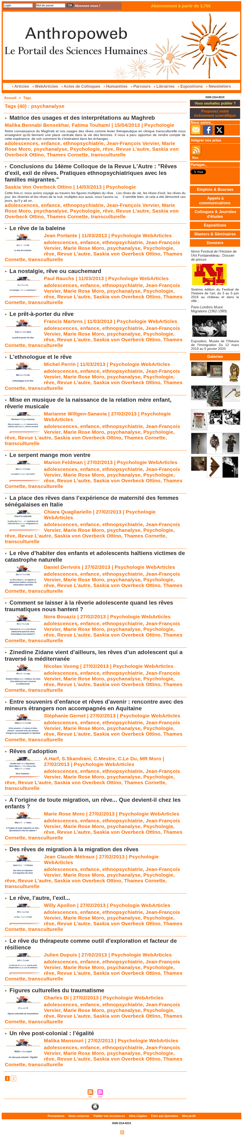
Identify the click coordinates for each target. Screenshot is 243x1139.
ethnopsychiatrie (83, 143)
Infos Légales (138, 1116)
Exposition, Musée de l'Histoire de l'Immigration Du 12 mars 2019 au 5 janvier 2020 (215, 345)
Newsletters (219, 86)
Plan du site (110, 1132)
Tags (27, 98)
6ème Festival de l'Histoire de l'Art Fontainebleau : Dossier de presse (214, 255)
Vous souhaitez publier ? (215, 103)
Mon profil (189, 1116)
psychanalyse (50, 149)
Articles (21, 86)
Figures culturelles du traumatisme (56, 990)
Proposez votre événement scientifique (215, 113)
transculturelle (108, 154)
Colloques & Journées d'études (215, 214)
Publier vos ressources (109, 1116)
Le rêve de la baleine (37, 228)
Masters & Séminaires (215, 234)
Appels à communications (214, 200)
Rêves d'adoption (33, 751)
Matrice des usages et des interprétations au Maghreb (82, 117)
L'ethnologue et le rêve (40, 357)
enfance (50, 143)
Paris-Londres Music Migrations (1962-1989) (209, 309)
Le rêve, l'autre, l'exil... (39, 898)
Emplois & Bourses (215, 189)
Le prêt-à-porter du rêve (41, 314)
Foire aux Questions (165, 1116)
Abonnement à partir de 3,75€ (181, 6)
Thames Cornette (67, 154)
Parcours (142, 86)
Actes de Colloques (82, 86)
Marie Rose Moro (83, 248)
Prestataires (56, 1116)
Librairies (165, 86)
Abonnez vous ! (87, 6)
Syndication (133, 1132)
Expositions (191, 86)
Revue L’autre (132, 149)
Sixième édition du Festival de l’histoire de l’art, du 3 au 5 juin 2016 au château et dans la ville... (215, 295)
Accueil (10, 98)
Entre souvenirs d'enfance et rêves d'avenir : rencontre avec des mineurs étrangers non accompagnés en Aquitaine (94, 704)
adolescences (21, 143)
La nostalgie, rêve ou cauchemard (55, 271)
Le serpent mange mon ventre (49, 455)
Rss (195, 157)
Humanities (117, 86)
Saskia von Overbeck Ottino (126, 253)
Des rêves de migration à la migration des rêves (73, 849)
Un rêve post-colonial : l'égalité (51, 1033)
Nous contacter (79, 1116)
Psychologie (85, 149)
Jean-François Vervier (133, 143)
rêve (108, 149)
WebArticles (46, 86)
